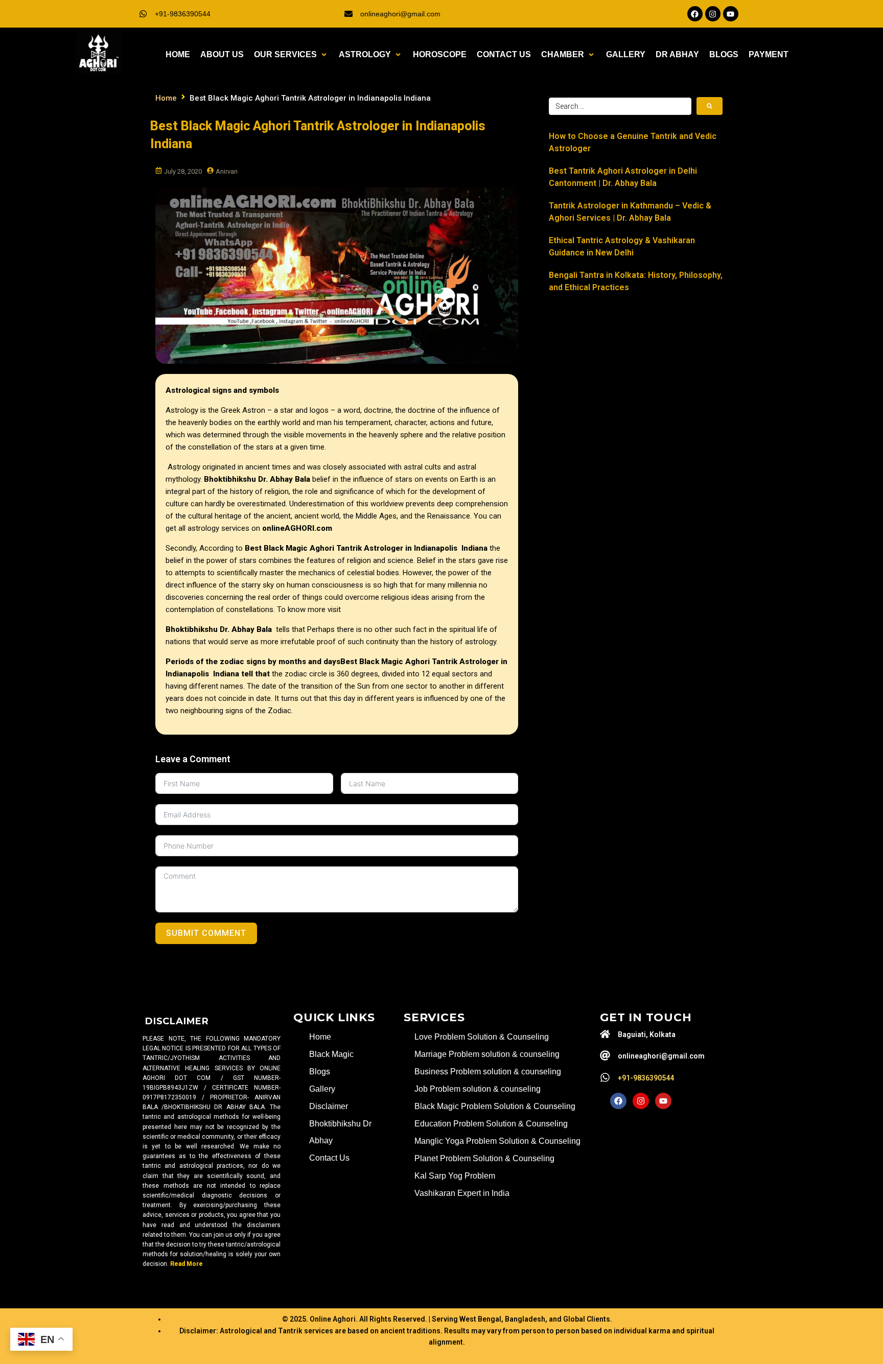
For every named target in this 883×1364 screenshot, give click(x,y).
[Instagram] (713, 13)
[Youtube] (730, 13)
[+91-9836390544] (143, 14)
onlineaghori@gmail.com (400, 14)
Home (166, 98)
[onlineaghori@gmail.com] (348, 14)
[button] (291, 54)
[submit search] (709, 106)
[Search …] (620, 106)
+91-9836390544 (183, 14)
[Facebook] (695, 13)
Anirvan (227, 171)
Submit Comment (206, 933)
